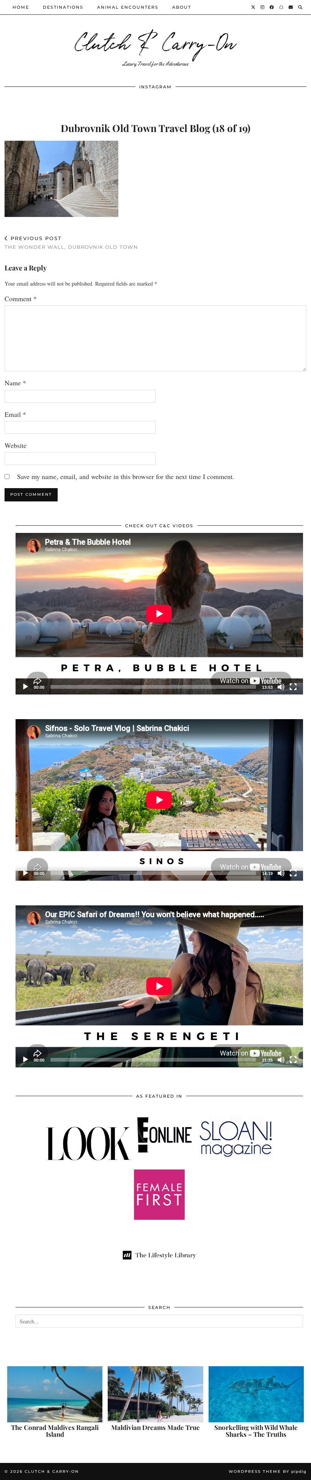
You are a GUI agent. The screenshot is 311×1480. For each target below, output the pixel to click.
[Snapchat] (281, 7)
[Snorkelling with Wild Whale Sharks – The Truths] (256, 1394)
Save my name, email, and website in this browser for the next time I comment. (125, 476)
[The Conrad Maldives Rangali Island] (54, 1394)
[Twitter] (253, 7)
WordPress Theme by (267, 1471)
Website (16, 445)
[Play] (25, 687)
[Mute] (281, 687)
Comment (21, 298)
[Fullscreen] (293, 687)
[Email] (291, 7)
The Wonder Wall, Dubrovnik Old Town (71, 242)
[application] (159, 613)
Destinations (63, 7)
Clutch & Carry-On (155, 41)
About (181, 7)
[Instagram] (263, 7)
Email (15, 414)
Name (15, 382)
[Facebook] (272, 7)
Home (21, 7)
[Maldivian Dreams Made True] (155, 1394)
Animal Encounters (128, 7)
